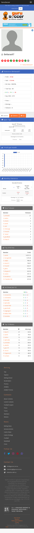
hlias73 (7, 239)
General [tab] (5, 115)
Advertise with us (11, 472)
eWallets (6, 387)
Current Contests (9, 402)
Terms (6, 411)
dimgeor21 (7, 271)
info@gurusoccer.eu (12, 466)
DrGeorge (7, 229)
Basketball (7, 441)
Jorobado (7, 215)
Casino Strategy (8, 435)
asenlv (6, 223)
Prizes (5, 408)
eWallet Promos (8, 390)
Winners (6, 417)
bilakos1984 (7, 313)
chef (5, 226)
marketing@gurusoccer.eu (14, 469)
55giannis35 (7, 353)
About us (17, 519)
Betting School (8, 378)
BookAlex (7, 316)
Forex (5, 444)
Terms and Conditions (17, 520)
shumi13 (6, 263)
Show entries (17, 124)
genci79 (6, 348)
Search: (11, 127)
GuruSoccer (5, 2)
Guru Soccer (17, 517)
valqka (6, 260)
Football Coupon (8, 405)
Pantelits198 (8, 279)
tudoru (6, 218)
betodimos (7, 276)
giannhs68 (7, 308)
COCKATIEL (7, 295)
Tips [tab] (23, 115)
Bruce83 (6, 300)
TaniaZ (6, 234)
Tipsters (6, 375)
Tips (5, 372)
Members (6, 414)
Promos (6, 384)
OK (20, 8)
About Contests (8, 399)
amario (6, 221)
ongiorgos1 (7, 311)
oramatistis (7, 297)
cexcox (6, 350)
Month (4, 188)
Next (20, 139)
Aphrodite (7, 303)
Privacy (17, 522)
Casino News (7, 432)
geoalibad (7, 237)
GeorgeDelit (7, 258)
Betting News (8, 426)
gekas (6, 268)
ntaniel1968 (7, 305)
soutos (6, 274)
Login (6, 526)
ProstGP (6, 231)
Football (6, 438)
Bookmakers (7, 381)
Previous (15, 139)
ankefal (6, 345)
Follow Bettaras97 (27, 65)
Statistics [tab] (15, 115)
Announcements (8, 429)
